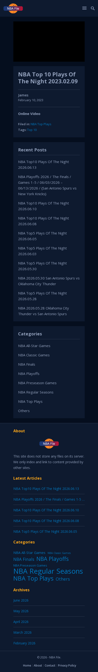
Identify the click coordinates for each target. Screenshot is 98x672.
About (38, 665)
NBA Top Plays (41, 124)
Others (24, 410)
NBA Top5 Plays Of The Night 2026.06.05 (45, 531)
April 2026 (21, 621)
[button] (85, 8)
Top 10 (32, 130)
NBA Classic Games (34, 355)
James (23, 95)
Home (27, 665)
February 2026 (24, 643)
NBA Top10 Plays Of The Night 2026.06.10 (46, 510)
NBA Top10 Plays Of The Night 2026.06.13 (46, 488)
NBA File (54, 657)
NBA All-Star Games (34, 345)
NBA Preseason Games (37, 382)
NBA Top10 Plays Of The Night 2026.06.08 (46, 520)
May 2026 (21, 611)
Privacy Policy (67, 665)
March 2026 (22, 632)
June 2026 (21, 600)
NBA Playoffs (28, 373)
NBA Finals (26, 364)
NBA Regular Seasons (36, 392)
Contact (50, 665)
